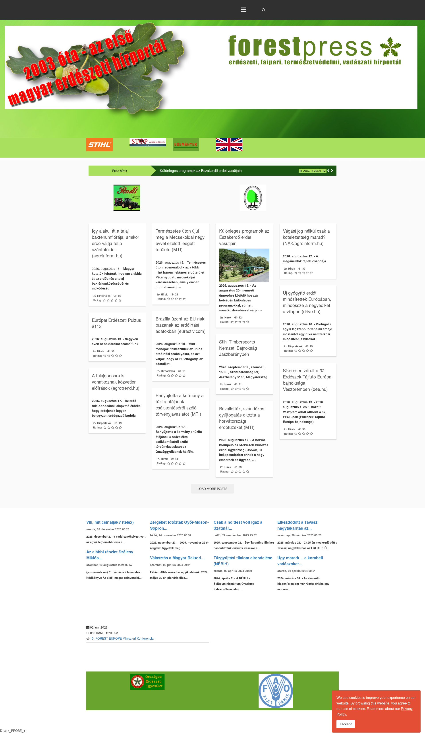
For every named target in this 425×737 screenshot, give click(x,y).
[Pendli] (149, 198)
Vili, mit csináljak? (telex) (110, 522)
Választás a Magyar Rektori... (177, 558)
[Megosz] (275, 198)
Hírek (164, 294)
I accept (346, 724)
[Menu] (243, 10)
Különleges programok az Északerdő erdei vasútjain (201, 170)
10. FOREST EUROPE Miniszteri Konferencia (122, 638)
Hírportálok (103, 295)
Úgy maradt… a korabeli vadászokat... (300, 561)
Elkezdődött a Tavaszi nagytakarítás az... (298, 525)
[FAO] (277, 691)
